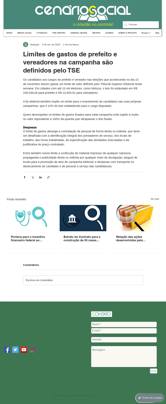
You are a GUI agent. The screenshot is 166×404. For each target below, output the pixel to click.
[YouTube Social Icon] (24, 350)
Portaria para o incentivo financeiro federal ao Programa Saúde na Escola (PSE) (29, 238)
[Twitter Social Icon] (15, 350)
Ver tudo (155, 199)
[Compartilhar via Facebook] (24, 177)
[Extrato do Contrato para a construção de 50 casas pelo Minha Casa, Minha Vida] (83, 218)
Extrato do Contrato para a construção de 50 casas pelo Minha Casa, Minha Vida (82, 238)
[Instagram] (32, 350)
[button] (24, 32)
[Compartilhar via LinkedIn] (40, 177)
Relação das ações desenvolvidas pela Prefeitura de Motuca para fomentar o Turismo (134, 238)
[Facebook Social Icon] (7, 350)
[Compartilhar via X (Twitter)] (32, 177)
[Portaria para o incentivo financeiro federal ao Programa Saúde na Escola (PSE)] (30, 218)
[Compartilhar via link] (48, 177)
